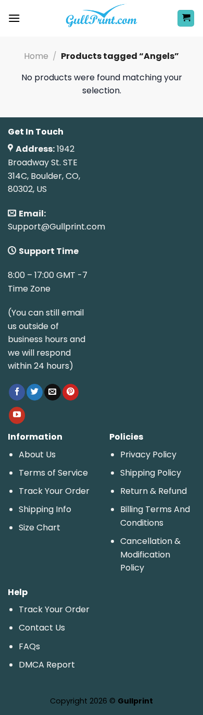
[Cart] (185, 18)
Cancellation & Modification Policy (150, 554)
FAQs (29, 646)
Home (36, 56)
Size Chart (39, 528)
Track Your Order (54, 491)
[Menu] (14, 18)
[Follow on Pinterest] (70, 392)
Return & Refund (153, 491)
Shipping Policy (150, 473)
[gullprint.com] (101, 18)
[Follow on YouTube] (17, 415)
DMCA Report (47, 665)
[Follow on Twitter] (35, 392)
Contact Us (42, 628)
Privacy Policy (148, 454)
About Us (37, 454)
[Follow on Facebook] (17, 392)
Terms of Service (53, 473)
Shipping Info (45, 509)
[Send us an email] (52, 392)
